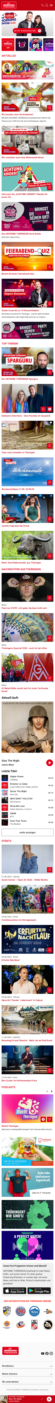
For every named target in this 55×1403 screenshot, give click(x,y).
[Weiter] (51, 1091)
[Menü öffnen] (51, 5)
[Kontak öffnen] (42, 5)
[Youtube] (42, 1353)
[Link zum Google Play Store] (39, 1291)
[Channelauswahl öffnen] (46, 5)
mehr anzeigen (27, 832)
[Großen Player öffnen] (42, 1399)
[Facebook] (47, 1353)
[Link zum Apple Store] (14, 1291)
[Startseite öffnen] (9, 5)
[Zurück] (47, 1091)
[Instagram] (51, 1353)
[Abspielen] (49, 1399)
